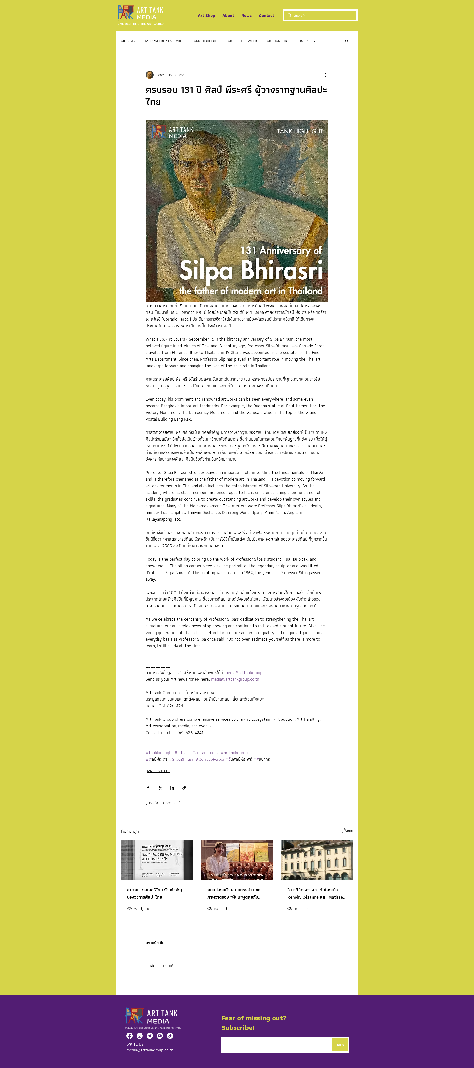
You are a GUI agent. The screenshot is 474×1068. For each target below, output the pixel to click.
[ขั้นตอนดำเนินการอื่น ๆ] (325, 75)
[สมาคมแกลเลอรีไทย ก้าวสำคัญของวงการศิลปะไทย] (157, 860)
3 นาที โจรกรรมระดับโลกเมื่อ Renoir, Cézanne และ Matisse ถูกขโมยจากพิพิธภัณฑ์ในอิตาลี (315, 893)
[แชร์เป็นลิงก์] (184, 787)
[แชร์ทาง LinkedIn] (172, 787)
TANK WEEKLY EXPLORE (163, 41)
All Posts (128, 41)
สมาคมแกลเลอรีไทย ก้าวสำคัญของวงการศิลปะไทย (154, 893)
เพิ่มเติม (305, 41)
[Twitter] (150, 1036)
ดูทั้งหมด (347, 830)
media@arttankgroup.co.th (149, 1050)
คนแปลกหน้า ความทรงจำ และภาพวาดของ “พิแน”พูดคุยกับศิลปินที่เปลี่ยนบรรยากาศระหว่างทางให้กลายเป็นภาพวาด (235, 893)
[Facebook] (129, 1036)
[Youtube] (160, 1036)
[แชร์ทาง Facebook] (148, 787)
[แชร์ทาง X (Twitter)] (160, 787)
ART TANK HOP (278, 41)
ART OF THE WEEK (242, 41)
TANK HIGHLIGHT (205, 41)
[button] (346, 41)
